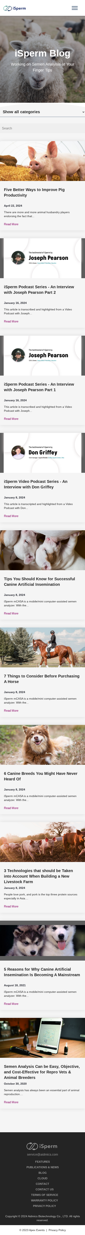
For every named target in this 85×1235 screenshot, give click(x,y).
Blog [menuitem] (43, 1172)
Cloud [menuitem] (42, 1178)
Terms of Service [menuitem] (44, 1194)
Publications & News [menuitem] (42, 1167)
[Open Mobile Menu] (76, 9)
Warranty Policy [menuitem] (44, 1200)
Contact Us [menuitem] (45, 1189)
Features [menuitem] (42, 1161)
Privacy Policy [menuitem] (44, 1206)
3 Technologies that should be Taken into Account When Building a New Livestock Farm (38, 876)
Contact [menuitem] (42, 1183)
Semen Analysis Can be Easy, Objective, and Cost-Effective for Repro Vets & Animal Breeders (42, 1072)
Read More (11, 224)
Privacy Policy (57, 1230)
